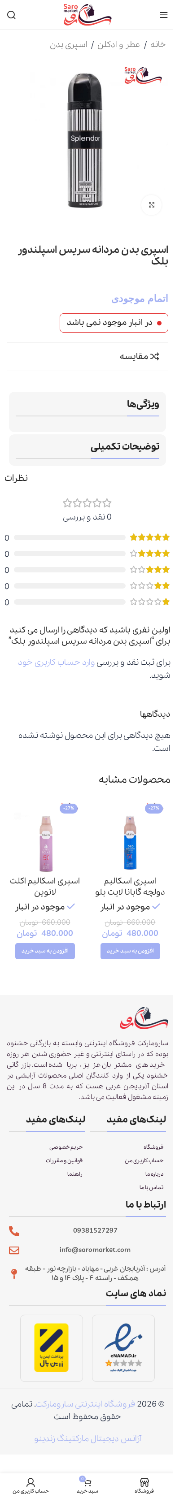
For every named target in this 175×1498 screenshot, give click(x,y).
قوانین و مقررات (64, 1161)
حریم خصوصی (66, 1147)
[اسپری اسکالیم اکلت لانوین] (45, 836)
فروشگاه (153, 1147)
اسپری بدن (69, 45)
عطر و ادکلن (118, 45)
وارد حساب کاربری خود (56, 662)
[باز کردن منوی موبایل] (164, 15)
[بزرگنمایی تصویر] (151, 205)
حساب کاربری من (144, 1161)
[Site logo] (87, 14)
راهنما (75, 1174)
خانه (158, 45)
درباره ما (154, 1174)
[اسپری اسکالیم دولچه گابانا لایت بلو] (130, 836)
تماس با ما (151, 1187)
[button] (130, 951)
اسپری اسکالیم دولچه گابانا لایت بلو (130, 886)
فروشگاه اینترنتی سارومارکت (85, 1404)
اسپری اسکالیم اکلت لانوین (45, 886)
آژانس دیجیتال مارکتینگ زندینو (87, 1439)
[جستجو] (11, 15)
